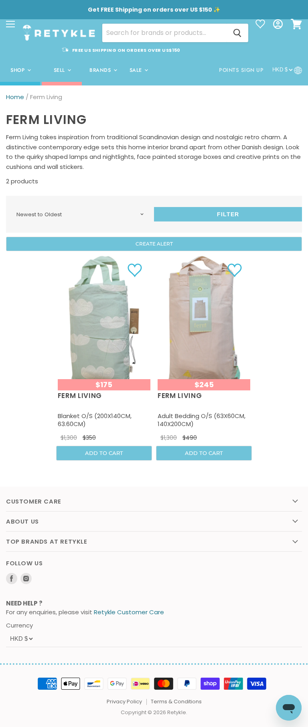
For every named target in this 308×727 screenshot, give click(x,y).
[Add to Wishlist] (136, 270)
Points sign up (241, 70)
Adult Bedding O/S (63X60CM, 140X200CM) (201, 420)
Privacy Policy (124, 701)
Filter (228, 214)
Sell (60, 70)
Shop (18, 70)
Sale (137, 70)
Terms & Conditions (176, 701)
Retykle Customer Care (129, 612)
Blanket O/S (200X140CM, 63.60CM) (95, 420)
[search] (164, 33)
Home (15, 96)
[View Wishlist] (260, 24)
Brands (101, 70)
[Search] (237, 33)
